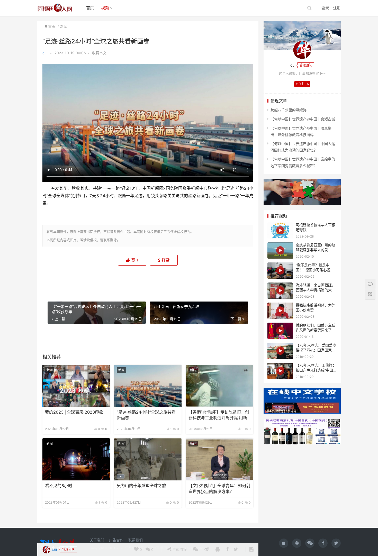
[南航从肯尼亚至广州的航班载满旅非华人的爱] (280, 250)
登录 (325, 7)
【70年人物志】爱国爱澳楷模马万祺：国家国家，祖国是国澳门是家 (316, 350)
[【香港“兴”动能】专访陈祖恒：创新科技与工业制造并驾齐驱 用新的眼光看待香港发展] (219, 386)
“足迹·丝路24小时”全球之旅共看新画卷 (146, 415)
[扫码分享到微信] (195, 280)
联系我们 (135, 540)
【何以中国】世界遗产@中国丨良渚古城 (303, 119)
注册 (337, 7)
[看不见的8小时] (76, 459)
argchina (197, 548)
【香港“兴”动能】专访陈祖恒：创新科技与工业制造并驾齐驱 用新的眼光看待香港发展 (218, 415)
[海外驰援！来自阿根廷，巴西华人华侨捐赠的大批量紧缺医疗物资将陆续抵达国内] (280, 290)
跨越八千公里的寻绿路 (289, 110)
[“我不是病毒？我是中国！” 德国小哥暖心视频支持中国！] (280, 270)
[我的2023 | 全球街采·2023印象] (76, 386)
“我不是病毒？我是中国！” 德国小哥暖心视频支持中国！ (315, 270)
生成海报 (179, 280)
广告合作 (116, 540)
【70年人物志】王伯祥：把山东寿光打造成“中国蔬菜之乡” (316, 370)
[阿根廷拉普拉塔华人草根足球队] (280, 230)
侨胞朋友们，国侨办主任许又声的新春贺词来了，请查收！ (315, 330)
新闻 (63, 26)
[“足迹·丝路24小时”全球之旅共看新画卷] (148, 386)
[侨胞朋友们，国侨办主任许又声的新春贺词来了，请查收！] (280, 331)
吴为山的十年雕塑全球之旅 (141, 485)
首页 (90, 7)
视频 (105, 7)
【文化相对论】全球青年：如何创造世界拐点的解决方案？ (219, 488)
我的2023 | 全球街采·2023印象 (74, 412)
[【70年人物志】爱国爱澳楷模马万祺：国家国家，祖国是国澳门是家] (280, 351)
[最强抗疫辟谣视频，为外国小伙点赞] (280, 311)
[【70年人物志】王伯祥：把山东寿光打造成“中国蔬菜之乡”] (280, 371)
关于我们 (97, 540)
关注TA (303, 84)
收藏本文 (99, 53)
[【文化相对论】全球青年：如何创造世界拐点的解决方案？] (219, 459)
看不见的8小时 (58, 485)
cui (44, 53)
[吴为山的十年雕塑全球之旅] (148, 459)
